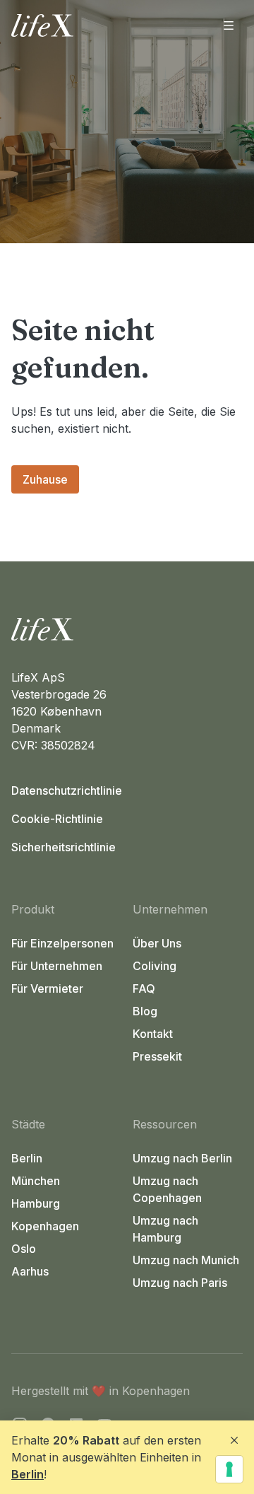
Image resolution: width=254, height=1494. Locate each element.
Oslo (23, 1249)
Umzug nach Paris (180, 1283)
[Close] (234, 1440)
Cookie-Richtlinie (57, 819)
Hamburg (35, 1203)
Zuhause (45, 479)
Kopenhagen (45, 1226)
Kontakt (153, 1034)
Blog (145, 1011)
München (35, 1181)
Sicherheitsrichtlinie (63, 847)
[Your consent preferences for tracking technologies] (229, 1469)
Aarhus (30, 1271)
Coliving (154, 966)
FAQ (144, 988)
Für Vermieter (47, 988)
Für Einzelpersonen (62, 943)
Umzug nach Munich (186, 1260)
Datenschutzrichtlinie (66, 790)
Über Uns (157, 943)
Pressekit (157, 1056)
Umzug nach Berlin (182, 1158)
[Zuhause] (127, 629)
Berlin (27, 1474)
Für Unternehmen (56, 966)
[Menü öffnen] (228, 25)
